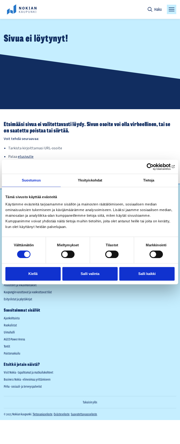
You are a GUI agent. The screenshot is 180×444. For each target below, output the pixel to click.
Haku (158, 9)
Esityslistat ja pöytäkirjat (18, 299)
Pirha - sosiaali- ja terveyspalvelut (23, 386)
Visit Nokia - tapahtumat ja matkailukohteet (28, 372)
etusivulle (26, 156)
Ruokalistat (10, 325)
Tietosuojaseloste (42, 414)
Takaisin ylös (90, 402)
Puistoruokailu (12, 353)
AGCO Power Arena (14, 339)
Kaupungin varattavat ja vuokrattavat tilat (28, 292)
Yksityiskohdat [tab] (90, 180)
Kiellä (33, 274)
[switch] (68, 254)
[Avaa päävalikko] (171, 9)
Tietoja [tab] (148, 180)
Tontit (7, 346)
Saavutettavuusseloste (84, 414)
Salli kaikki (147, 274)
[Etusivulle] (21, 9)
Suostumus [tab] (31, 180)
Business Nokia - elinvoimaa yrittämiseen (27, 379)
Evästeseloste (62, 414)
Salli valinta (90, 274)
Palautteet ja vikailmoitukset (20, 285)
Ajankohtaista (12, 318)
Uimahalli (9, 332)
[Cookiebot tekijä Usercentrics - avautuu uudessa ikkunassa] (154, 166)
